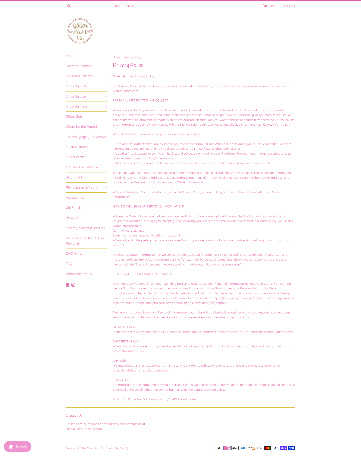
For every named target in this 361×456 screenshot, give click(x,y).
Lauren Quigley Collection (86, 137)
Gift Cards (73, 207)
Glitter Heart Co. (95, 448)
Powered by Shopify (116, 448)
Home (70, 55)
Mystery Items (77, 147)
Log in (117, 6)
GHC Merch (74, 253)
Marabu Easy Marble (82, 167)
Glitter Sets (74, 116)
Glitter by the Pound (81, 126)
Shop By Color (86, 86)
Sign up (129, 6)
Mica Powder (76, 157)
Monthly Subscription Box (85, 228)
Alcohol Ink (74, 177)
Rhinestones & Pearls (86, 187)
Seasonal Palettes (86, 76)
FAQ (69, 264)
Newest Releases (79, 66)
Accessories (75, 197)
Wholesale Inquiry (79, 274)
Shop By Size (86, 96)
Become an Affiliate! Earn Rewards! (85, 241)
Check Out (288, 6)
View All (72, 218)
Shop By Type (86, 106)
